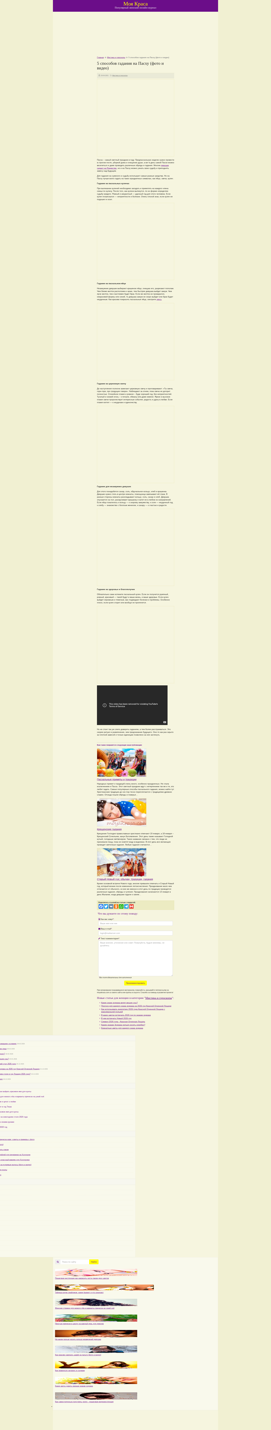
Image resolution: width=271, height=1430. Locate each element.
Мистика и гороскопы (116, 57)
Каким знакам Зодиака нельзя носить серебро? (123, 1025)
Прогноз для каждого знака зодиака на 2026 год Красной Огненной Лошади (136, 1006)
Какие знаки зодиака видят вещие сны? (119, 1003)
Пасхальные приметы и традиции (116, 779)
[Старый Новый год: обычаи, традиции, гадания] (135, 862)
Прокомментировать (135, 983)
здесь (159, 299)
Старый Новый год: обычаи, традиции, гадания (125, 879)
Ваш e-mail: (106, 929)
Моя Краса (135, 4)
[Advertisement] (135, 33)
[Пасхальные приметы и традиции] (135, 759)
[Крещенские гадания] (135, 812)
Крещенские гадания (109, 829)
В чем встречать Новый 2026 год (116, 1018)
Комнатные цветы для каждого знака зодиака (122, 1028)
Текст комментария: (110, 938)
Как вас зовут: (107, 919)
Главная (100, 57)
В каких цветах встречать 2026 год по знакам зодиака (126, 1015)
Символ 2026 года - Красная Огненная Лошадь (123, 1021)
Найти (94, 1262)
